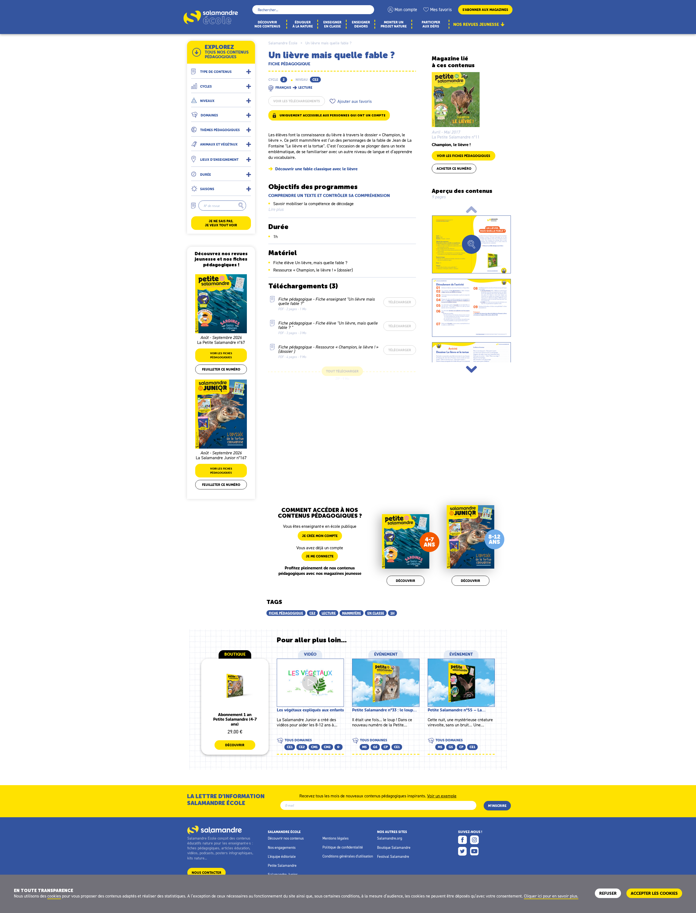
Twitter (462, 851)
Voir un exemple (441, 795)
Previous (471, 209)
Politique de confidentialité (342, 847)
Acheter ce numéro (454, 168)
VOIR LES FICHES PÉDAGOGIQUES (463, 156)
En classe (375, 613)
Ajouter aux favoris (354, 101)
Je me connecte (320, 556)
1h (392, 613)
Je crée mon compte (320, 536)
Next (471, 369)
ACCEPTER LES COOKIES (654, 893)
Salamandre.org (389, 838)
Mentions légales (335, 838)
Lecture (329, 613)
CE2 (312, 613)
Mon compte (405, 9)
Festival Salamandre (393, 856)
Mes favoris (441, 9)
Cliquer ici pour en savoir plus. (551, 896)
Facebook (462, 839)
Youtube (474, 851)
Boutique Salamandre (394, 847)
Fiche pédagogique (286, 613)
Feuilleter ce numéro (221, 369)
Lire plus (276, 209)
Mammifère (351, 613)
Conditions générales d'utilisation (347, 856)
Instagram (474, 839)
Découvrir (405, 581)
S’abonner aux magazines (485, 10)
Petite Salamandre (282, 865)
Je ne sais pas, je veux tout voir (221, 223)
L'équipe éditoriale (282, 856)
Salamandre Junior (282, 874)
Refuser (608, 893)
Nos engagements (282, 847)
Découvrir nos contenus (286, 838)
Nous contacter (206, 873)
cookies (54, 896)
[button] (221, 69)
